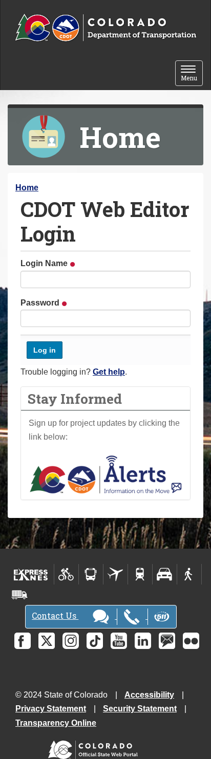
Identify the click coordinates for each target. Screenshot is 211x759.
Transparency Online (55, 723)
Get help (109, 371)
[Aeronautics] (115, 574)
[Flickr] (191, 640)
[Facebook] (22, 640)
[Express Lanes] (31, 574)
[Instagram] (70, 640)
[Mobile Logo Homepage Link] (105, 28)
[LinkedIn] (143, 640)
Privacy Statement (50, 708)
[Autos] (164, 574)
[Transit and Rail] (90, 574)
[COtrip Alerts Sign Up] (105, 473)
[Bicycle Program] (66, 574)
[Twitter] (46, 640)
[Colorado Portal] (95, 747)
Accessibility (149, 694)
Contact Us (55, 615)
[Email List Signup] (167, 640)
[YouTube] (119, 640)
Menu (192, 74)
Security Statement (140, 708)
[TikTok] (94, 640)
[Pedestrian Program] (189, 574)
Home (26, 187)
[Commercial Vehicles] (19, 594)
